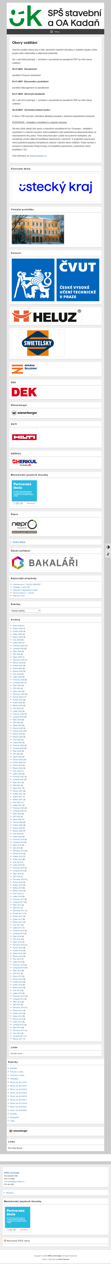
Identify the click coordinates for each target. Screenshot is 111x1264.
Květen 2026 (18, 631)
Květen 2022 (18, 762)
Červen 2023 (18, 728)
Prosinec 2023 (18, 714)
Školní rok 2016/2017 (18, 1099)
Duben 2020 (17, 828)
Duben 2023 (17, 733)
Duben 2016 (17, 953)
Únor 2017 (17, 925)
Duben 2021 (17, 796)
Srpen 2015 (17, 976)
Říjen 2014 (17, 1001)
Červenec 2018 (19, 879)
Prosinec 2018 (18, 867)
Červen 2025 (18, 662)
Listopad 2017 (18, 902)
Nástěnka (10, 1192)
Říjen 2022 (17, 751)
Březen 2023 (18, 736)
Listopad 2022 (18, 748)
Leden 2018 (17, 896)
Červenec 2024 (19, 694)
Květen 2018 (18, 885)
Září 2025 (16, 654)
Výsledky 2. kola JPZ (21, 587)
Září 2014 (16, 1004)
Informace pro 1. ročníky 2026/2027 (27, 584)
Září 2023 (16, 722)
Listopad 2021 (18, 779)
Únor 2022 (17, 771)
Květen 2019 (18, 856)
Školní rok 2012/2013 (18, 1085)
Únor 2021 (17, 802)
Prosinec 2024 (18, 679)
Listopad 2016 (18, 933)
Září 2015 (16, 973)
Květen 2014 (18, 1013)
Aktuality (13, 1068)
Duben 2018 (17, 887)
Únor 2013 (17, 1033)
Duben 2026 (17, 634)
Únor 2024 (17, 708)
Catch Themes (63, 1259)
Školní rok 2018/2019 (18, 1106)
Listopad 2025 (18, 648)
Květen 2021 (18, 793)
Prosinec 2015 (18, 964)
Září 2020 (16, 816)
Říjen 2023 (17, 719)
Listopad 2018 (18, 870)
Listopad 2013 (18, 1024)
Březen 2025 (18, 671)
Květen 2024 (18, 699)
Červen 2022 (18, 759)
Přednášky (14, 1078)
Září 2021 (16, 785)
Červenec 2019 (19, 850)
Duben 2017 (17, 919)
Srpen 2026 (17, 625)
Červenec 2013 (19, 1030)
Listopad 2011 (18, 1036)
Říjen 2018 (17, 873)
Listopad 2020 (18, 810)
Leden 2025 (17, 677)
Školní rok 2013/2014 (18, 1089)
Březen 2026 (18, 637)
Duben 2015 (17, 984)
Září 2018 (16, 876)
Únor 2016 (17, 959)
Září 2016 (16, 939)
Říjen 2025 (17, 651)
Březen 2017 (18, 922)
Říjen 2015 (17, 970)
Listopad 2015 (18, 967)
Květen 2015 (18, 982)
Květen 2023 (18, 731)
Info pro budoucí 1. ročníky (23, 592)
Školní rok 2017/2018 (18, 1103)
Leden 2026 (17, 642)
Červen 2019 (18, 853)
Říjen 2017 (17, 905)
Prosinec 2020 (18, 808)
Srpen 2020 (17, 819)
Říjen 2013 (17, 1027)
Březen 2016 (18, 956)
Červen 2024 (18, 697)
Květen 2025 (18, 665)
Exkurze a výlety (16, 1071)
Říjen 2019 (17, 845)
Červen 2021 (18, 791)
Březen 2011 (18, 1038)
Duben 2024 (17, 702)
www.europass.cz (38, 155)
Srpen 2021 (17, 788)
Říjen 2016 (17, 936)
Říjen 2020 (17, 813)
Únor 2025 (17, 674)
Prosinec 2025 (18, 645)
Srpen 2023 (17, 725)
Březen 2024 (18, 705)
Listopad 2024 (18, 682)
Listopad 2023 (18, 716)
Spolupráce (14, 1117)
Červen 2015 (18, 979)
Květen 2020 (18, 825)
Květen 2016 (18, 950)
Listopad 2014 (18, 999)
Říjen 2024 (17, 685)
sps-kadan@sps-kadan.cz (14, 1181)
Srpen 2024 (17, 691)
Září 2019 (16, 848)
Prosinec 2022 (18, 745)
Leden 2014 (17, 1021)
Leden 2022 (17, 773)
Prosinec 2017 (18, 899)
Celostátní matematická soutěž (25, 590)
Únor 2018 (17, 893)
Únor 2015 (17, 990)
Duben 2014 (17, 1016)
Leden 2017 (17, 927)
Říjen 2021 (17, 782)
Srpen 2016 (17, 942)
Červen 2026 (18, 628)
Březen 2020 (18, 830)
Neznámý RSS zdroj (18, 1240)
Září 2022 (16, 754)
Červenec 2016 (19, 944)
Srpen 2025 (17, 657)
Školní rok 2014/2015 (18, 1092)
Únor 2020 (17, 833)
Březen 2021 (18, 799)
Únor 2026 (17, 639)
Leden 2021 (17, 805)
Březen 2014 (18, 1019)
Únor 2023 (17, 739)
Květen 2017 (18, 916)
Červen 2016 (18, 947)
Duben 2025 (17, 668)
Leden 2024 (17, 711)
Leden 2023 (17, 742)
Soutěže (13, 1113)
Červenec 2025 (19, 659)
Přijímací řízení (19, 595)
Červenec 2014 (19, 1007)
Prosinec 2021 (18, 776)
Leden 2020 (17, 836)
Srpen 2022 (17, 756)
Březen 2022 (18, 768)
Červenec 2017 (19, 910)
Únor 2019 (17, 862)
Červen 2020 (18, 822)
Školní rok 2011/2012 (18, 1082)
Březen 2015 (18, 987)
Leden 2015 (17, 993)
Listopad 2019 (18, 842)
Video (12, 1120)
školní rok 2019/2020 (18, 1110)
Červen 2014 (18, 1010)
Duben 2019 (17, 859)
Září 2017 (16, 907)
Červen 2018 (18, 882)
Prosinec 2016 (18, 930)
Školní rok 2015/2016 (18, 1096)
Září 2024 (16, 688)
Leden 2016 (17, 961)
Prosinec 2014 (18, 996)
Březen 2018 (18, 890)
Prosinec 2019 (18, 839)
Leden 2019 (17, 865)
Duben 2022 (17, 765)
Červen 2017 (18, 913)
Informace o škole (17, 1075)
